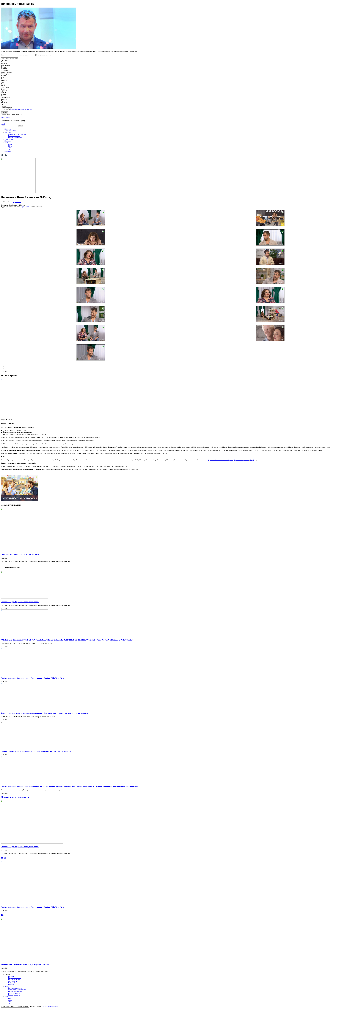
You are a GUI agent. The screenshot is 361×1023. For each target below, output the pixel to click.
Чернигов (4, 101)
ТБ (9, 149)
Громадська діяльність (15, 988)
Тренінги (7, 986)
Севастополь (5, 87)
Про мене (8, 129)
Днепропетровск (6, 65)
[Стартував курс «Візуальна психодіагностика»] (32, 551)
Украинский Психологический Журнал (220, 460)
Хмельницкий (5, 97)
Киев (2, 62)
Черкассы (4, 99)
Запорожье (4, 70)
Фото (10, 144)
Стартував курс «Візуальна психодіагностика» (20, 554)
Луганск (3, 75)
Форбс (252, 460)
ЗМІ (9, 147)
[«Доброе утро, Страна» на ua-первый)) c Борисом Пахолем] (32, 961)
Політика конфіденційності (50, 1006)
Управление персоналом (241, 460)
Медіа (6, 142)
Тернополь (4, 91)
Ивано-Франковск (6, 72)
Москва (3, 106)
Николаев (4, 80)
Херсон (3, 96)
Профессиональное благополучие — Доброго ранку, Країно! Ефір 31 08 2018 (32, 678)
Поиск (21, 125)
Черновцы (4, 102)
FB (4, 124)
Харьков (3, 94)
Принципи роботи (10, 131)
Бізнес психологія (14, 136)
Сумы (3, 89)
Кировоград (4, 74)
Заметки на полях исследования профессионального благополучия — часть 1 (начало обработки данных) (44, 713)
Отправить (5, 112)
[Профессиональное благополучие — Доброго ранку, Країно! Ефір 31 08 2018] (24, 674)
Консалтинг (8, 132)
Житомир (4, 68)
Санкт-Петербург (6, 107)
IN (2, 124)
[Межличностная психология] (19, 501)
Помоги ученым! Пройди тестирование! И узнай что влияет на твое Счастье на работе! (36, 751)
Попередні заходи (14, 995)
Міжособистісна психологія (17, 134)
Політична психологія (15, 137)
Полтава (3, 84)
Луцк (2, 77)
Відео (10, 146)
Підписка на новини (14, 978)
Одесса (3, 82)
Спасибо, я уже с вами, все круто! (11, 114)
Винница (4, 63)
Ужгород (3, 92)
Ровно (3, 85)
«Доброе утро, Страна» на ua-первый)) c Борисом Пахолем (25, 964)
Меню (8, 124)
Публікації (8, 141)
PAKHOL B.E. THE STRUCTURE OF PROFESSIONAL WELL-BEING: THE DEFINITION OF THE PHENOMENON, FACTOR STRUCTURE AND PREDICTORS (67, 640)
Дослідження (9, 139)
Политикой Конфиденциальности (21, 109)
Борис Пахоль (5, 117)
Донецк (3, 67)
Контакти (8, 151)
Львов (3, 79)
